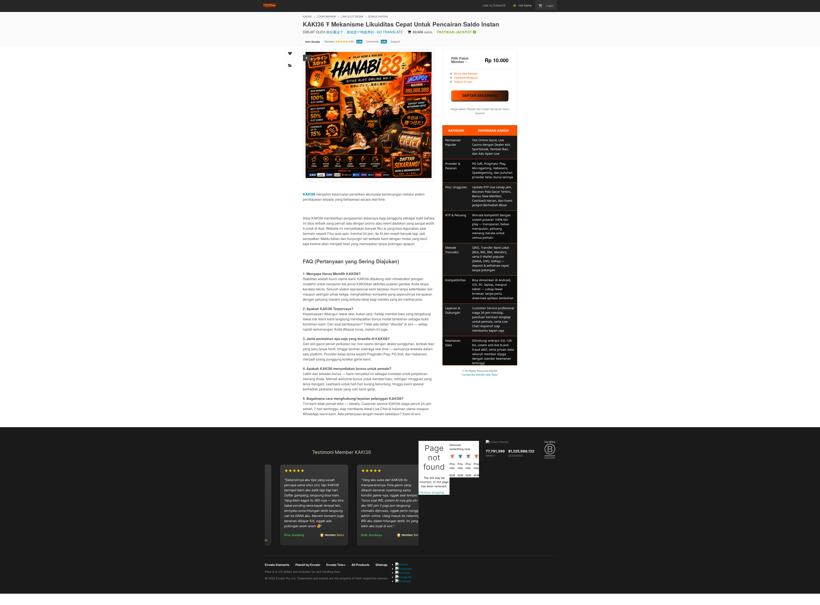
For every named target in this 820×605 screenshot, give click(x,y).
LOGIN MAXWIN (326, 16)
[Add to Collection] (290, 65)
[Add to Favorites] (290, 53)
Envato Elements (277, 565)
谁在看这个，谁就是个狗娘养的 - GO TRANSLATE (364, 31)
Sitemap (381, 565)
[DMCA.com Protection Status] (306, 55)
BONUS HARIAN (378, 16)
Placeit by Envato (307, 565)
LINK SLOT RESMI (352, 16)
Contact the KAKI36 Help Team (480, 374)
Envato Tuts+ (336, 565)
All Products (360, 565)
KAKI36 (307, 16)
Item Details (312, 42)
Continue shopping (431, 492)
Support (395, 41)
